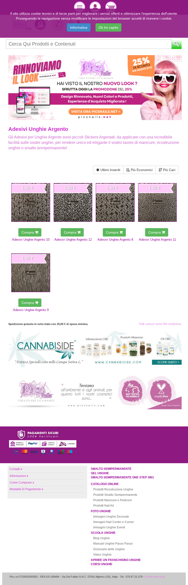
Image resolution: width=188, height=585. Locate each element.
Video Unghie (102, 554)
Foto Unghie (101, 511)
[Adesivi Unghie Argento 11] (157, 202)
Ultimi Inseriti (109, 170)
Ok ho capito (108, 27)
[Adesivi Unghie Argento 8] (115, 202)
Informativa (78, 27)
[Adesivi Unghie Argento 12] (73, 202)
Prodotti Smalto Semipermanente (115, 495)
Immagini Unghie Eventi (109, 527)
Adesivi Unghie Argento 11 (157, 239)
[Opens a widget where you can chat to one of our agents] (169, 576)
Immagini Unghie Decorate (111, 516)
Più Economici (141, 170)
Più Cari (168, 170)
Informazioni (18, 476)
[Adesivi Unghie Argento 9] (30, 272)
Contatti (15, 469)
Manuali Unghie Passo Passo (113, 543)
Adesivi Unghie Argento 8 (115, 239)
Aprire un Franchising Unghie (116, 560)
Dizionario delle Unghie (109, 549)
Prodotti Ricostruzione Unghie (113, 489)
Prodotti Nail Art (103, 505)
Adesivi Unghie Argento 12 (73, 239)
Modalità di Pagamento (25, 489)
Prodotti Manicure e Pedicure (112, 500)
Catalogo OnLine (105, 484)
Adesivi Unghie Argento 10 (30, 239)
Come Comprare (21, 482)
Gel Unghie (100, 473)
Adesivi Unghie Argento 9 (31, 310)
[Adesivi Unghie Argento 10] (30, 202)
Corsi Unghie (101, 564)
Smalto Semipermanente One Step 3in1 (122, 477)
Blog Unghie (101, 538)
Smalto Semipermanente (111, 469)
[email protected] (154, 576)
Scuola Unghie (103, 533)
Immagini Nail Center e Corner (113, 522)
